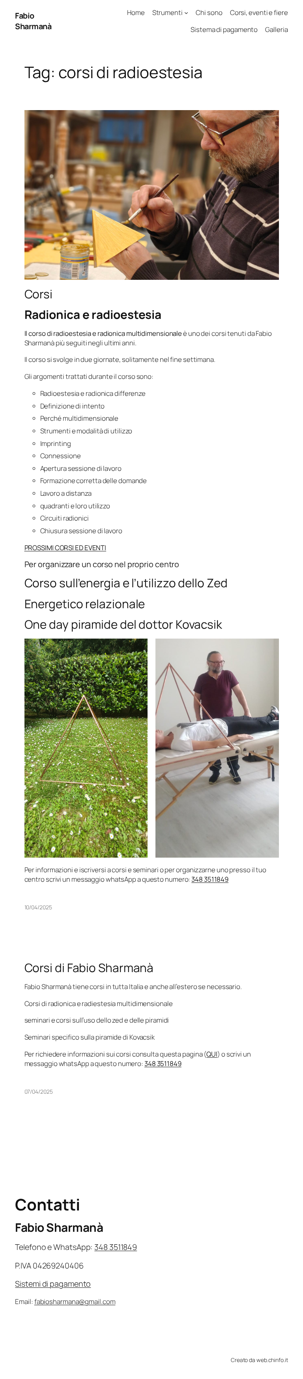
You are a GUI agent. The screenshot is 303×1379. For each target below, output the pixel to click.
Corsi (38, 293)
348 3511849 (209, 879)
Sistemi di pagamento (53, 1283)
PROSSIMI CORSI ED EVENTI (65, 547)
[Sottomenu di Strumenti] (186, 13)
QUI (211, 1054)
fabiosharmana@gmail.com (75, 1301)
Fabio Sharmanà (33, 21)
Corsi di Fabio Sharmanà (89, 967)
